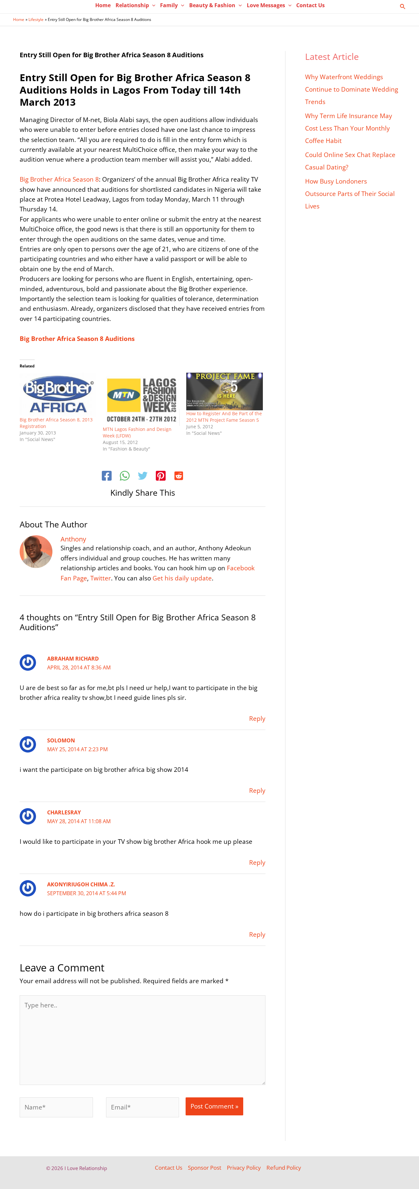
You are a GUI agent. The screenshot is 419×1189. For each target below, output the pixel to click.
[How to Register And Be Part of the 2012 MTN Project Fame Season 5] (224, 391)
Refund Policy (283, 1167)
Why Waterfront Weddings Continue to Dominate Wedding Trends (351, 89)
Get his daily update (182, 578)
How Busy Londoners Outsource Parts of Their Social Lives (350, 193)
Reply (257, 718)
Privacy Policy (244, 1167)
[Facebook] (107, 477)
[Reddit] (179, 477)
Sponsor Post (204, 1167)
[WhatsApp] (125, 477)
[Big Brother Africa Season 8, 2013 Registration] (58, 395)
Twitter (100, 578)
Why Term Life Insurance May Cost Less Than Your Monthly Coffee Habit (348, 128)
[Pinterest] (161, 477)
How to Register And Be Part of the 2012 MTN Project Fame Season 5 (224, 416)
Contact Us (168, 1167)
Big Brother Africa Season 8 (59, 179)
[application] (152, 5)
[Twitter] (143, 477)
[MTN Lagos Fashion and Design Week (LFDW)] (141, 399)
